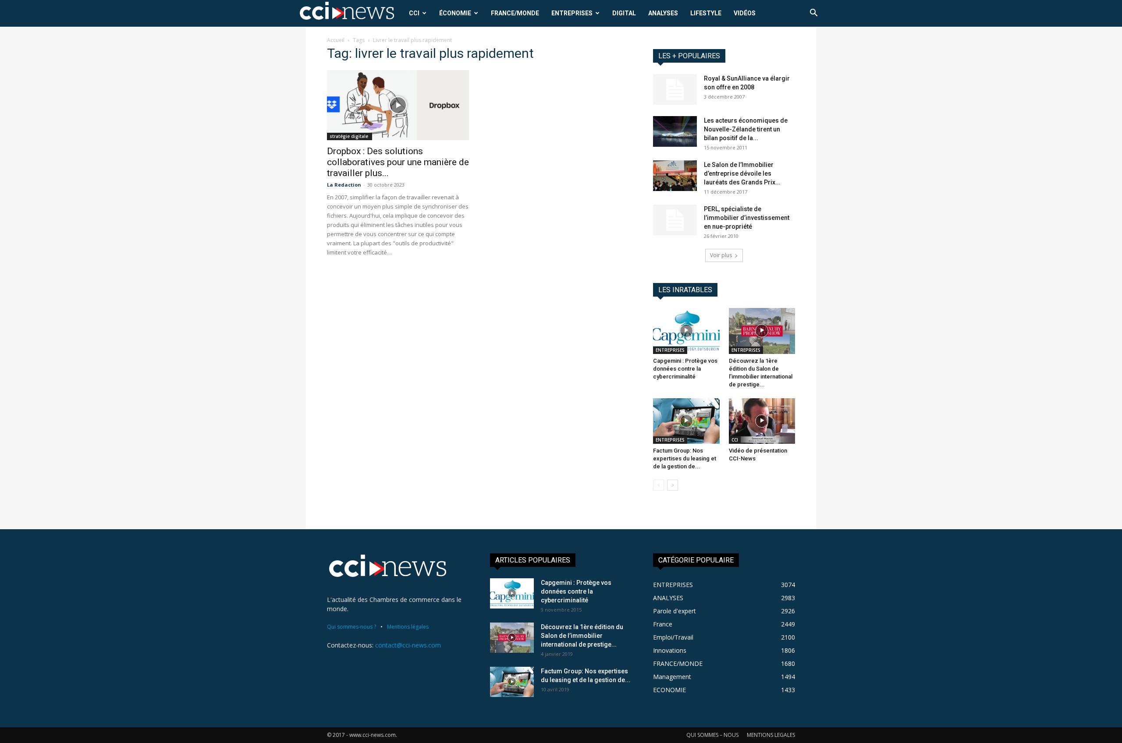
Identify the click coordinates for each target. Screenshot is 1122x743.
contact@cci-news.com (408, 645)
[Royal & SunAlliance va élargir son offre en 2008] (675, 89)
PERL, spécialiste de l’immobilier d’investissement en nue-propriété (746, 217)
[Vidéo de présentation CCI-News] (762, 421)
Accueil (335, 40)
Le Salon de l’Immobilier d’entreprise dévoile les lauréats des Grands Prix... (742, 173)
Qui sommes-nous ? (351, 626)
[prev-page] (658, 485)
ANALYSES (663, 13)
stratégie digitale (349, 136)
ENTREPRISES (572, 13)
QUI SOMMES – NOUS (712, 735)
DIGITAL (624, 13)
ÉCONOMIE (455, 13)
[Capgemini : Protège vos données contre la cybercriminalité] (686, 331)
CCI (414, 13)
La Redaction (344, 184)
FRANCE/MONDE (515, 13)
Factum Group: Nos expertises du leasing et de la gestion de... (684, 458)
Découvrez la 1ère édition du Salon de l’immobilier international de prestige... (582, 635)
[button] (813, 14)
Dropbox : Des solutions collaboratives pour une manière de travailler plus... (398, 162)
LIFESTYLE (705, 13)
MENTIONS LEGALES (771, 735)
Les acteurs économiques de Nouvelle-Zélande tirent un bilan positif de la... (746, 129)
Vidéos (745, 13)
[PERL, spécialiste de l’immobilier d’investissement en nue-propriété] (675, 220)
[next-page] (672, 485)
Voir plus (721, 255)
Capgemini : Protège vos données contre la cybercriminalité (685, 368)
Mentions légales (408, 626)
